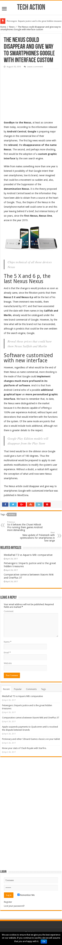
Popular (18, 689)
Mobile (12, 514)
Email (7, 652)
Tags (43, 689)
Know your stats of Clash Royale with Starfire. (24, 748)
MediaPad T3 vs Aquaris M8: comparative (28, 554)
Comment (8, 611)
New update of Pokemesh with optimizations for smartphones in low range (37, 536)
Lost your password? (14, 906)
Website (8, 663)
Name (7, 642)
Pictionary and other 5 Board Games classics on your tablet (31, 739)
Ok (44, 941)
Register (8, 902)
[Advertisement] (29, 92)
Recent (6, 689)
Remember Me (27, 895)
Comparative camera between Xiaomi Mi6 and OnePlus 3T (30, 717)
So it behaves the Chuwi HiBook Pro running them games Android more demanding (25, 526)
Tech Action (31, 7)
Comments (31, 689)
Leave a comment (35, 67)
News (12, 27)
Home (3, 27)
